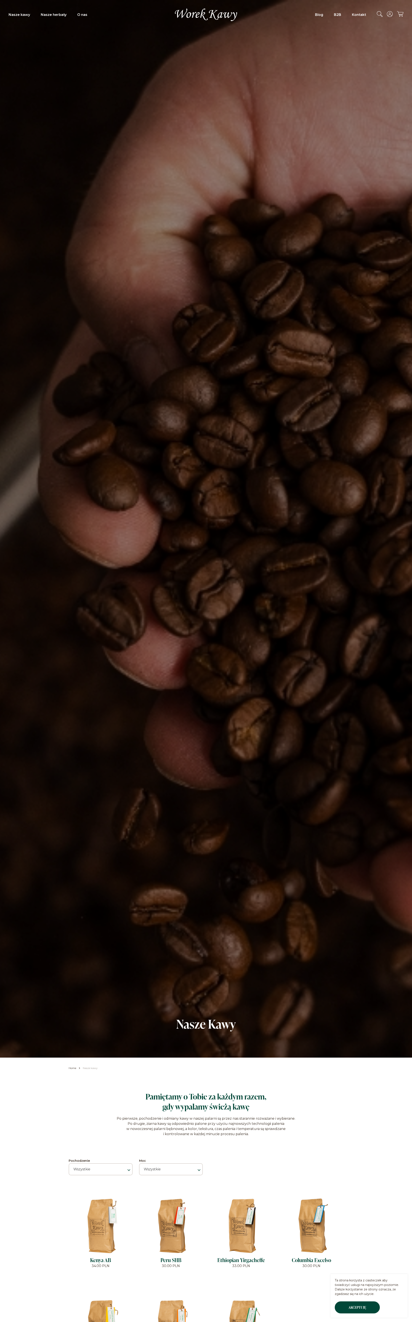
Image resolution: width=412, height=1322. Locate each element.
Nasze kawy (19, 15)
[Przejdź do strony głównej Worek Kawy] (206, 15)
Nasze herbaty (54, 15)
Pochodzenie (79, 1161)
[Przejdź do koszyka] (400, 16)
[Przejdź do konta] (390, 16)
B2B (337, 15)
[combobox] (101, 1169)
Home (72, 1068)
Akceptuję (357, 1307)
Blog (319, 15)
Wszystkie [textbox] (81, 1169)
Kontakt (359, 15)
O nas (82, 15)
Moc (142, 1161)
